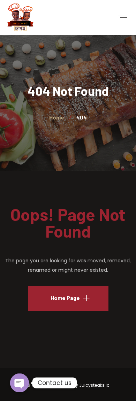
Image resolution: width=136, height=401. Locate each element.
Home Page (65, 297)
